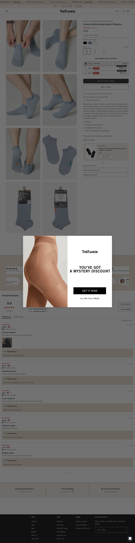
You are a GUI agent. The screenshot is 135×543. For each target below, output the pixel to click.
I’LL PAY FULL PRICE (89, 298)
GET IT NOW (89, 290)
